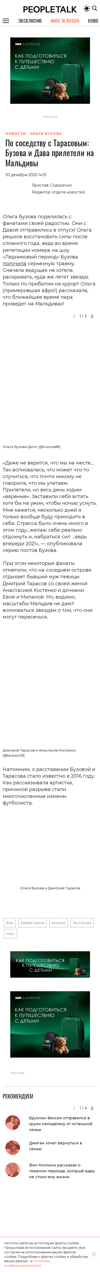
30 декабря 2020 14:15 (25, 174)
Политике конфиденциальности (27, 1263)
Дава (9, 922)
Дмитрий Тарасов (32, 922)
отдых (10, 933)
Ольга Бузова (82, 922)
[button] (92, 316)
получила (14, 263)
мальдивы (58, 922)
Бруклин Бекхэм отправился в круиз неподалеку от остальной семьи (61, 1124)
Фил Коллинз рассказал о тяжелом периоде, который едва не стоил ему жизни (61, 1171)
